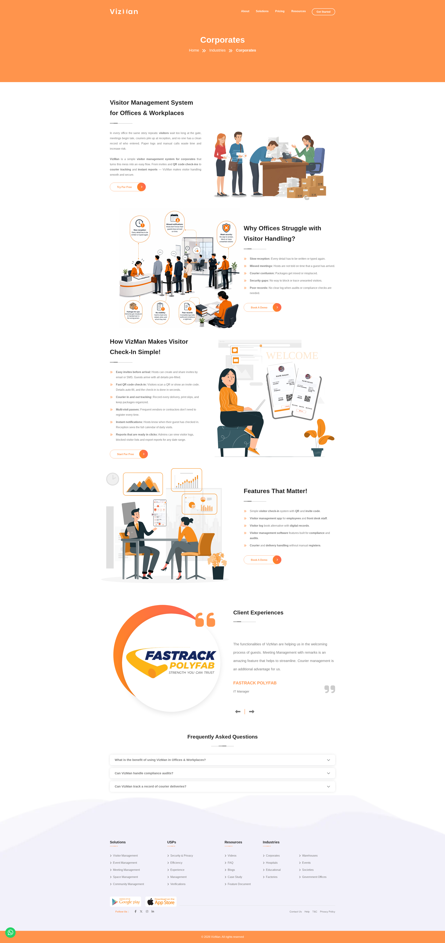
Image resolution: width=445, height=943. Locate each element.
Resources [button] (298, 11)
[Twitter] (141, 911)
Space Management (125, 876)
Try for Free (124, 187)
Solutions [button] (262, 11)
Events (306, 862)
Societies (308, 869)
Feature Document (239, 884)
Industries (217, 50)
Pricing (280, 11)
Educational (273, 869)
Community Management (128, 884)
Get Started (323, 11)
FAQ (230, 862)
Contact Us (296, 911)
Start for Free (125, 454)
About (245, 11)
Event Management (125, 862)
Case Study (235, 876)
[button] (10, 932)
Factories (271, 876)
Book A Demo (259, 307)
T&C (314, 911)
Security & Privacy (181, 855)
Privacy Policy (327, 911)
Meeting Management (126, 869)
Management (178, 876)
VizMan (215, 936)
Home (194, 50)
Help (307, 911)
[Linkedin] (153, 911)
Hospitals (272, 862)
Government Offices (314, 876)
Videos (232, 855)
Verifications (177, 884)
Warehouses (310, 855)
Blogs (231, 869)
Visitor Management (125, 855)
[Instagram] (147, 911)
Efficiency (176, 862)
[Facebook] (135, 911)
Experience (177, 869)
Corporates (273, 855)
